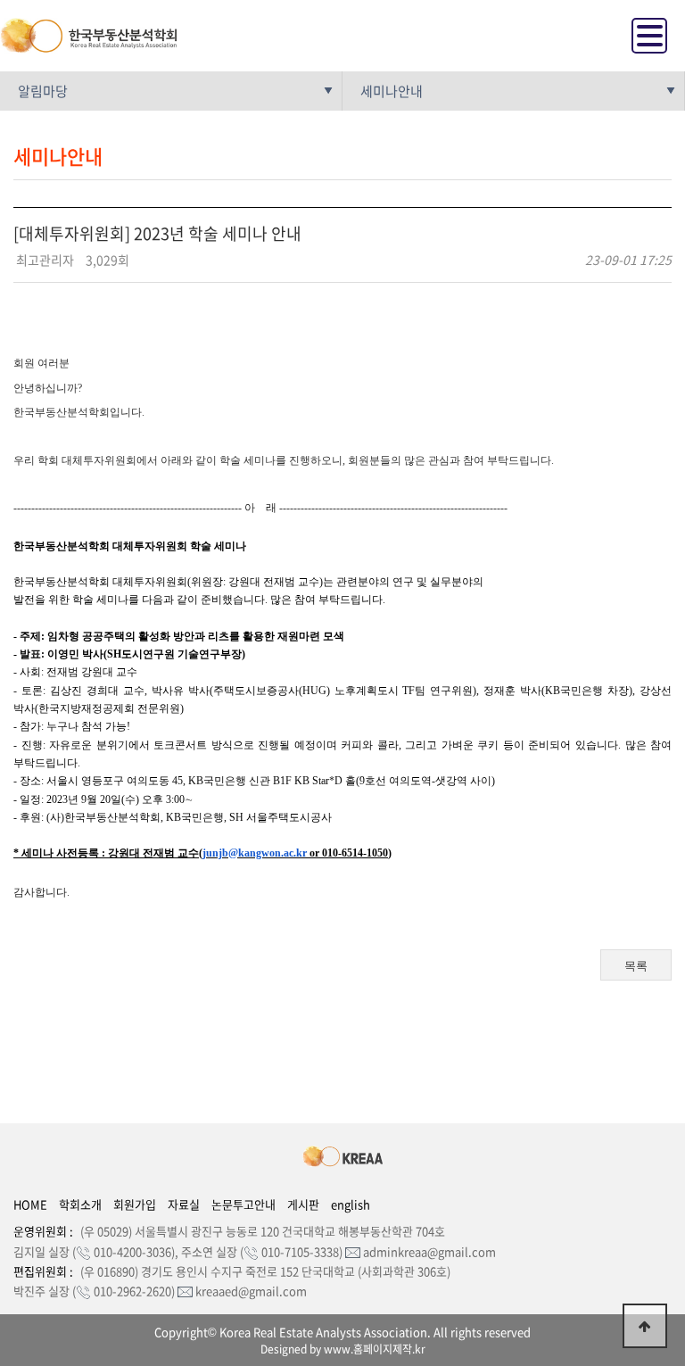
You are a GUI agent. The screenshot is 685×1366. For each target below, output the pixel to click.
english (350, 1204)
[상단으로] (645, 1326)
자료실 (184, 1204)
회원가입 (134, 1204)
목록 (636, 966)
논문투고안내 (243, 1204)
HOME (30, 1204)
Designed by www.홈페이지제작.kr (342, 1349)
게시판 (303, 1204)
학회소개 (80, 1204)
